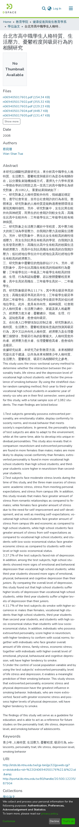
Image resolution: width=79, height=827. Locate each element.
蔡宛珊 (7, 149)
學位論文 (14, 26)
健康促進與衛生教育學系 (50, 22)
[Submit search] (43, 8)
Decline (54, 821)
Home (7, 22)
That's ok (68, 821)
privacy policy (49, 813)
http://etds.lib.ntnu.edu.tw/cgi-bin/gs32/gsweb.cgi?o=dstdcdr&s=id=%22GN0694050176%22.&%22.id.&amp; (39, 769)
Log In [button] (57, 8)
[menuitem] (49, 8)
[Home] (9, 8)
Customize (9, 821)
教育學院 (22, 22)
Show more (12, 121)
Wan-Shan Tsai (13, 154)
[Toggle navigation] (70, 8)
